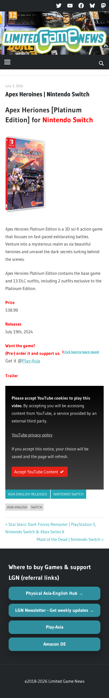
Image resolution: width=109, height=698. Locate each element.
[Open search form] (101, 63)
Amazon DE (54, 644)
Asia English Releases (27, 494)
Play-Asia (31, 361)
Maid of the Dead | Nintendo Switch (68, 539)
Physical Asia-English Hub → (54, 593)
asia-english (17, 507)
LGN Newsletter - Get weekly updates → (54, 610)
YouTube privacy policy (32, 434)
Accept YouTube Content (36, 471)
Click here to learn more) (81, 352)
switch (36, 507)
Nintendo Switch (68, 494)
